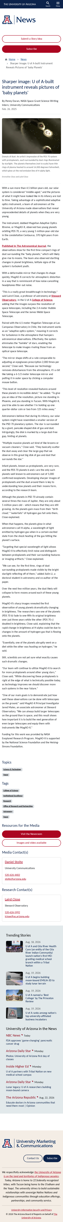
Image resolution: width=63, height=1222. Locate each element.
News (24, 59)
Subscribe (31, 49)
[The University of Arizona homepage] (19, 4)
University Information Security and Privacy (31, 1210)
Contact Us (33, 1158)
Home (12, 59)
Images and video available (31, 843)
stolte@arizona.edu (15, 879)
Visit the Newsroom (31, 834)
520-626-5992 (12, 912)
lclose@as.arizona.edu (17, 916)
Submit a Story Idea (31, 39)
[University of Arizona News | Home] (31, 19)
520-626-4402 (12, 875)
